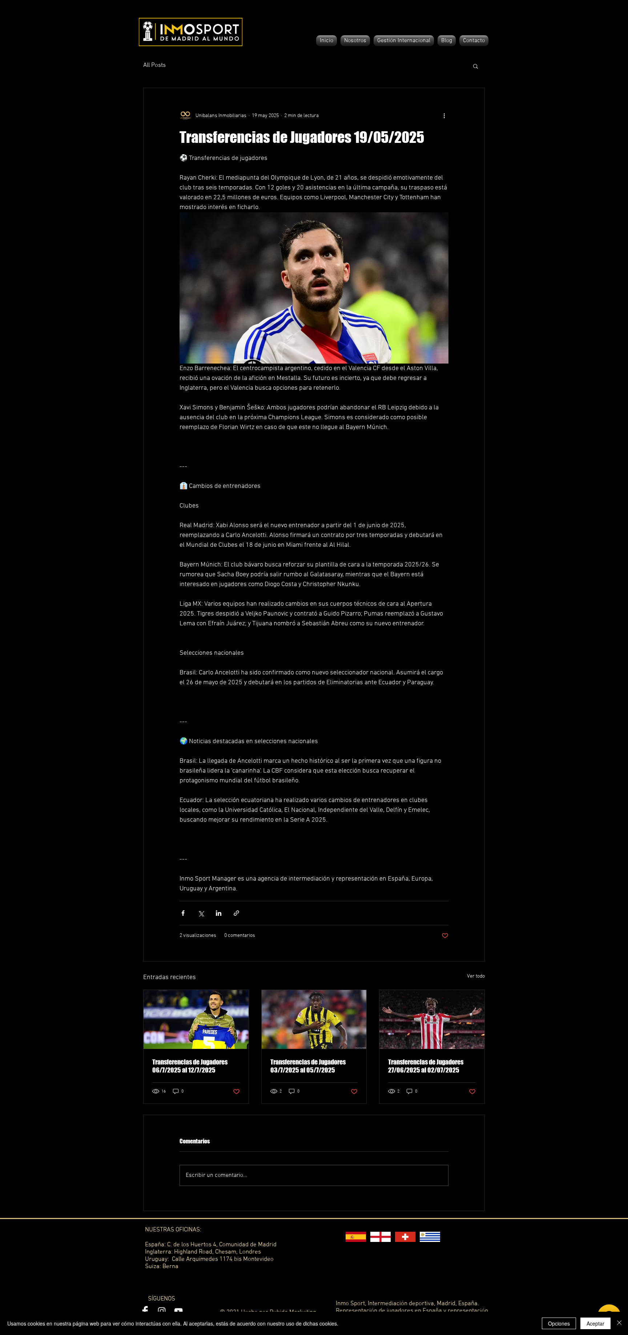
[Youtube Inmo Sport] (178, 1311)
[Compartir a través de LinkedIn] (218, 913)
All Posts (154, 65)
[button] (475, 66)
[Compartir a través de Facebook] (183, 913)
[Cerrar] (619, 1323)
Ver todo (476, 976)
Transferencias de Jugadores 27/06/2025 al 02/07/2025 (425, 1066)
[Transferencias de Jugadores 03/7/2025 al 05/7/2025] (314, 1019)
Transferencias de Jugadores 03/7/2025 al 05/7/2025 (308, 1066)
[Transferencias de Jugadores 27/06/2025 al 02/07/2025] (431, 1019)
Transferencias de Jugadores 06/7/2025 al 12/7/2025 (190, 1066)
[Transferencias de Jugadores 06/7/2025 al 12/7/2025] (196, 1019)
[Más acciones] (444, 115)
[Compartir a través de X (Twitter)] (200, 913)
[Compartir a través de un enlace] (236, 913)
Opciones (559, 1323)
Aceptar (595, 1323)
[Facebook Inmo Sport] (145, 1311)
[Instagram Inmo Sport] (162, 1311)
